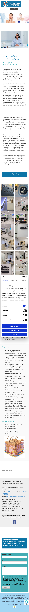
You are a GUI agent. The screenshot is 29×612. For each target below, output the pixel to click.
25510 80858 (12, 491)
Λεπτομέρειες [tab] (14, 280)
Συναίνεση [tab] (5, 280)
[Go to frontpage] (11, 4)
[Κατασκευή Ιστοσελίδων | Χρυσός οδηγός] (14, 607)
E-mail (3, 560)
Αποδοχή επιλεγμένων (14, 330)
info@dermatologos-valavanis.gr (15, 496)
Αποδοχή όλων (14, 326)
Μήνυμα (4, 566)
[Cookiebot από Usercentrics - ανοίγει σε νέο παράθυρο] (20, 277)
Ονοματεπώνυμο (6, 554)
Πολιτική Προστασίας (14, 603)
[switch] (25, 310)
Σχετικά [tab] (24, 280)
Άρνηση (14, 334)
